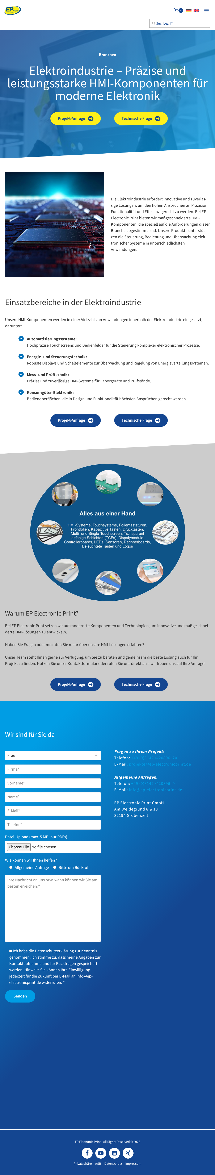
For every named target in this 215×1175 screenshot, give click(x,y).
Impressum (133, 1163)
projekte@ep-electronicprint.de (160, 764)
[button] (75, 118)
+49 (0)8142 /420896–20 (154, 758)
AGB (98, 1163)
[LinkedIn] (114, 1153)
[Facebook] (87, 1153)
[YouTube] (100, 1153)
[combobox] (179, 23)
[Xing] (128, 1153)
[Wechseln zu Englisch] (196, 10)
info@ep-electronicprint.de (155, 790)
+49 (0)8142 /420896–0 (153, 784)
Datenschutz (113, 1163)
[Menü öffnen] (206, 10)
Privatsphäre (83, 1163)
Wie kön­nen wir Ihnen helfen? (31, 860)
